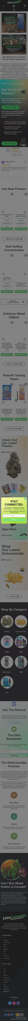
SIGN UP (14, 519)
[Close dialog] (25, 499)
